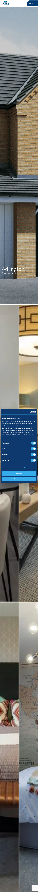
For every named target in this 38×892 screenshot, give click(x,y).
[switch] (33, 448)
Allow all (19, 473)
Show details (28, 468)
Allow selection (19, 479)
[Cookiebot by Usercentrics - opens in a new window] (28, 412)
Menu (31, 3)
